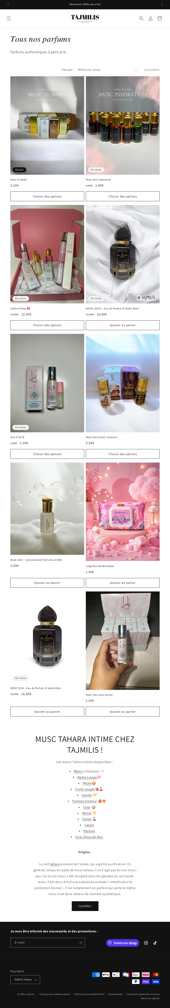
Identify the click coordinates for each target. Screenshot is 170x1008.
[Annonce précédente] (8, 4)
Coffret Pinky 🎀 (20, 308)
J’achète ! (85, 906)
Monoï (87, 813)
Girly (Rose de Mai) (89, 837)
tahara (55, 864)
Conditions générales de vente (143, 994)
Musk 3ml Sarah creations (101, 437)
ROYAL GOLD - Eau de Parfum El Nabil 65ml (112, 308)
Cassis (89, 825)
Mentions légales (150, 998)
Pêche (87, 783)
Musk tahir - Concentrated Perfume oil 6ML (36, 560)
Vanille (87, 795)
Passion (89, 831)
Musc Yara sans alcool (99, 695)
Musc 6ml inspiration (98, 179)
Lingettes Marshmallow (100, 566)
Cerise (87, 819)
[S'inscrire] (80, 942)
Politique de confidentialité (89, 994)
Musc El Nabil (18, 179)
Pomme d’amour (84, 801)
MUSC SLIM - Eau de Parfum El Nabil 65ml (35, 688)
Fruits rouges (85, 789)
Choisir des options (47, 196)
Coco (87, 807)
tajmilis (30, 994)
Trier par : (67, 69)
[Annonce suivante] (161, 4)
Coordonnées (115, 994)
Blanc (78, 771)
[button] (8, 18)
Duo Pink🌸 (17, 437)
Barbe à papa (87, 777)
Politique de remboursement (54, 994)
